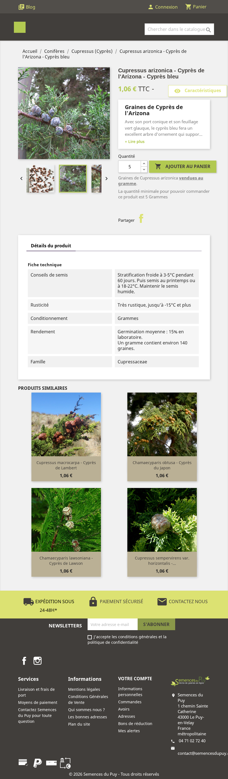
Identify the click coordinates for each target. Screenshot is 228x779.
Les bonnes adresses (87, 716)
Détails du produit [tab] (51, 246)
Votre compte (135, 679)
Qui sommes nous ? (86, 709)
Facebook (24, 660)
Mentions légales (84, 689)
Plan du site (79, 724)
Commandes (130, 701)
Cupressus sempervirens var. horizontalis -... (162, 560)
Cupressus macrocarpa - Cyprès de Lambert (66, 465)
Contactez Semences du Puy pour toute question (37, 715)
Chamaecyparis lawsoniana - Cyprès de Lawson (66, 560)
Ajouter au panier (182, 166)
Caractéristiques (197, 90)
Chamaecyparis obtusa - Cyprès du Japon (162, 465)
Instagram (37, 660)
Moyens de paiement (37, 702)
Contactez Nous (182, 601)
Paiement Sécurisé (115, 601)
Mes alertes (129, 730)
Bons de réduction (135, 723)
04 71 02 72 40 (192, 740)
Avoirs (124, 709)
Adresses (126, 716)
